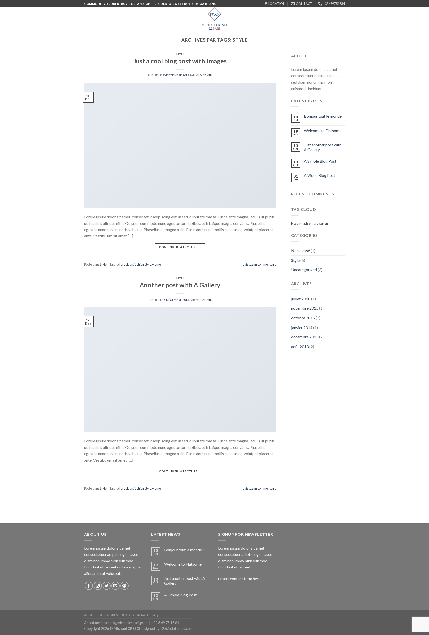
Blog (125, 615)
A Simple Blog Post (320, 161)
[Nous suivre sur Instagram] (98, 586)
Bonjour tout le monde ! (324, 116)
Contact (140, 615)
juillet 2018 (300, 298)
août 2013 (300, 346)
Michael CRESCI (127, 628)
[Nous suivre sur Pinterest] (124, 586)
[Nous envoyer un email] (115, 586)
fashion (139, 264)
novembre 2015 (304, 308)
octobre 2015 (303, 317)
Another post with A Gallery (180, 285)
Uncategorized (304, 269)
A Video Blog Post (319, 175)
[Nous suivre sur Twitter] (107, 586)
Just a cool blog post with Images (180, 61)
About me (92, 623)
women (157, 264)
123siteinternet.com (176, 628)
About (89, 615)
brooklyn (127, 264)
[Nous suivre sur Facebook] (89, 586)
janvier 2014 (301, 327)
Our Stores (108, 615)
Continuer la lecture (180, 247)
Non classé (300, 250)
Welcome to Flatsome (322, 130)
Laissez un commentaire (259, 264)
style (148, 264)
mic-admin (204, 75)
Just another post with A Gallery (322, 147)
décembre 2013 (304, 336)
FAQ (155, 615)
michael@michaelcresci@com (125, 623)
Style (180, 54)
